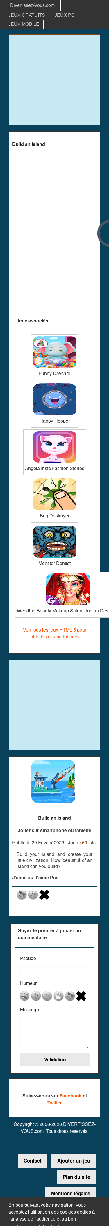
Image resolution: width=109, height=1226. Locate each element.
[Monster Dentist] (55, 526)
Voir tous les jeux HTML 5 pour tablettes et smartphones (54, 633)
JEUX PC (65, 15)
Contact (33, 1160)
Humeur (28, 983)
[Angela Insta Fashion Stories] (54, 431)
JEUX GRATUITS (26, 15)
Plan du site (76, 1176)
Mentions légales (70, 1193)
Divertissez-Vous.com (32, 5)
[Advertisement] (54, 79)
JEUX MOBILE (23, 24)
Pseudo (28, 958)
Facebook (71, 1095)
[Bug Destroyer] (55, 479)
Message (29, 1009)
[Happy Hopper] (55, 384)
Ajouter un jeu (73, 1160)
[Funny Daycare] (55, 336)
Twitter (54, 1102)
